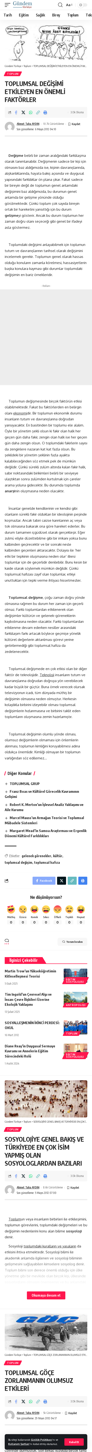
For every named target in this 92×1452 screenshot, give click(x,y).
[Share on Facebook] (16, 112)
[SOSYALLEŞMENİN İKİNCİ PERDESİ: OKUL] (75, 1027)
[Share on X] (23, 112)
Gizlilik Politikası (41, 1439)
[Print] (45, 112)
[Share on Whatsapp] (30, 112)
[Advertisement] (46, 337)
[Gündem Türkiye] (22, 5)
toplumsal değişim (18, 862)
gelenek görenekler (36, 856)
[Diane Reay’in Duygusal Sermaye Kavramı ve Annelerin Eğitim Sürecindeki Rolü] (75, 1051)
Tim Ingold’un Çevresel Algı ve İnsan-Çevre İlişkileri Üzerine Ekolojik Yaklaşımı (28, 999)
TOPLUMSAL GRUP (25, 783)
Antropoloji (76, 1005)
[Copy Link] (38, 112)
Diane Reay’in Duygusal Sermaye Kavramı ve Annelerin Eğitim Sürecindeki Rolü (30, 1051)
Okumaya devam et (46, 1295)
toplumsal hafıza (47, 862)
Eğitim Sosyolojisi (75, 980)
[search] (60, 5)
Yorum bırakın (75, 941)
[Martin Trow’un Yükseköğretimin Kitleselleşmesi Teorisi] (75, 976)
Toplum (13, 73)
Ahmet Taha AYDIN (28, 124)
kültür (57, 856)
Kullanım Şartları (18, 1443)
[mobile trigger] (9, 5)
